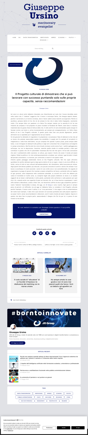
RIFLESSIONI (43, 40)
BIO (20, 37)
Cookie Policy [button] (9, 428)
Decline (63, 427)
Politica (71, 37)
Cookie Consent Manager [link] (9, 420)
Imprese (53, 37)
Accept (78, 427)
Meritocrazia (44, 37)
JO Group (49, 185)
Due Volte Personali (15, 64)
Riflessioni (27, 266)
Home (14, 37)
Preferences (49, 427)
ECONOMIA (61, 37)
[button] (34, 233)
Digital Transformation (30, 37)
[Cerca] (52, 48)
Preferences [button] (10, 430)
